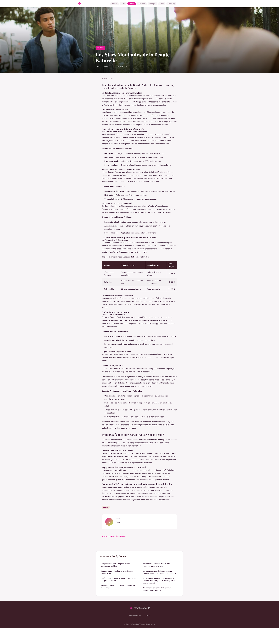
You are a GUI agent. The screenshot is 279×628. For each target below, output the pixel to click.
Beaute (131, 4)
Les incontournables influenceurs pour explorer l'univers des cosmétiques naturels (159, 572)
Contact (147, 615)
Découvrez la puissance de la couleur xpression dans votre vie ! (157, 589)
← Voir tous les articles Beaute (114, 536)
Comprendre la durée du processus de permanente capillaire (115, 565)
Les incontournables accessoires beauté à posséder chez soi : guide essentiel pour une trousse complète (159, 580)
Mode (162, 4)
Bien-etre (142, 4)
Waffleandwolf (142, 608)
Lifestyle (152, 4)
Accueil (114, 4)
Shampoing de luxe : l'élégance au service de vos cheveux (118, 586)
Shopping (171, 4)
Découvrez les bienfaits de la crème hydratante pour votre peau (156, 565)
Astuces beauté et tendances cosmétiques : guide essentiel (117, 572)
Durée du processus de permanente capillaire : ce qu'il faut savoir (118, 579)
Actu (123, 4)
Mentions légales (135, 615)
